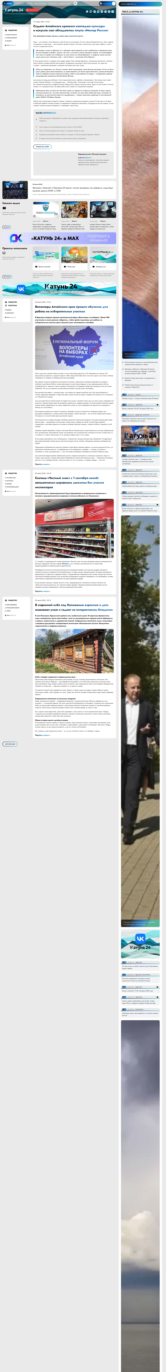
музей (8, 611)
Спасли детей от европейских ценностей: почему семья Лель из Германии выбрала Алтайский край (72, 226)
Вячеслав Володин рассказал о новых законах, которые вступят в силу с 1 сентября (140, 355)
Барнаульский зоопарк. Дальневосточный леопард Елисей (92, 162)
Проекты (29, 3)
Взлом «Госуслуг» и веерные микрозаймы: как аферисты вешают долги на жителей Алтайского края (44, 226)
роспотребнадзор (12, 487)
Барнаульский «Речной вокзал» (92, 154)
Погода (138, 395)
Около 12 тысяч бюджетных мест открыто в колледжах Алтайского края (61, 131)
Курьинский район (12, 608)
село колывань (11, 605)
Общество (45, 221)
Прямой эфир (33, 10)
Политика (146, 415)
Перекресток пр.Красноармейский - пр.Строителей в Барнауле (93, 160)
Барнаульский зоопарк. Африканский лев (88, 164)
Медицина (139, 492)
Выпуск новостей (44, 267)
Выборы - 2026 (65, 3)
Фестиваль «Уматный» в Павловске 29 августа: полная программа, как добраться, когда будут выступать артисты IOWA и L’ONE (140, 371)
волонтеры (10, 313)
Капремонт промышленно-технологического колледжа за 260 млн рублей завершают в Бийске (69, 134)
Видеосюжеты (40, 3)
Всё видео (7, 227)
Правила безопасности (41, 203)
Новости (19, 3)
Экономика (146, 975)
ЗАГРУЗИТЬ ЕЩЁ (10, 744)
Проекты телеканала (14, 248)
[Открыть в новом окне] (94, 12)
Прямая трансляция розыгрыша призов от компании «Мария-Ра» (139, 386)
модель (9, 41)
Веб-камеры (52, 3)
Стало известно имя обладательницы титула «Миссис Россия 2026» (60, 127)
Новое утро (71, 267)
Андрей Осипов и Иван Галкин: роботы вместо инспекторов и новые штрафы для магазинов (102, 226)
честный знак (11, 478)
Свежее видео (11, 203)
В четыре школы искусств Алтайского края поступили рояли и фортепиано (62, 138)
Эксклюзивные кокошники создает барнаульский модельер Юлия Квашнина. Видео (141, 363)
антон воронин (11, 38)
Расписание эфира (133, 449)
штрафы (9, 484)
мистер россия (11, 35)
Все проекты (7, 277)
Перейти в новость (42, 464)
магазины (9, 481)
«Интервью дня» (67, 564)
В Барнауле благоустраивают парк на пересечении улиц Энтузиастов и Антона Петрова (139, 923)
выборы (8, 310)
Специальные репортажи (70, 203)
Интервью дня (96, 203)
